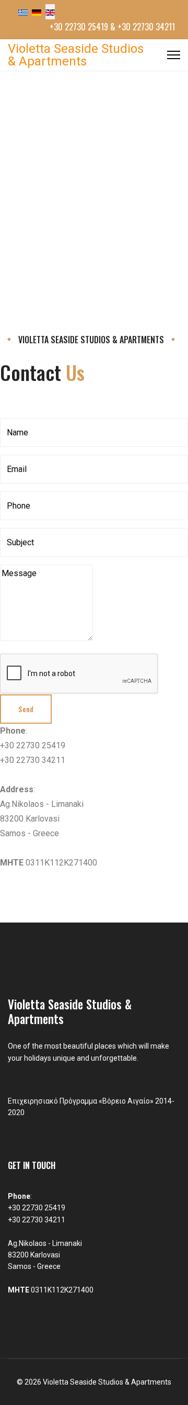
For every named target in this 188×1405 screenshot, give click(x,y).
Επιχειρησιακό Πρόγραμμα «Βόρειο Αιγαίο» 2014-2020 (91, 1107)
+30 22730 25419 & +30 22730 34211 (112, 26)
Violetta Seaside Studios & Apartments (76, 55)
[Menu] (173, 55)
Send (25, 708)
